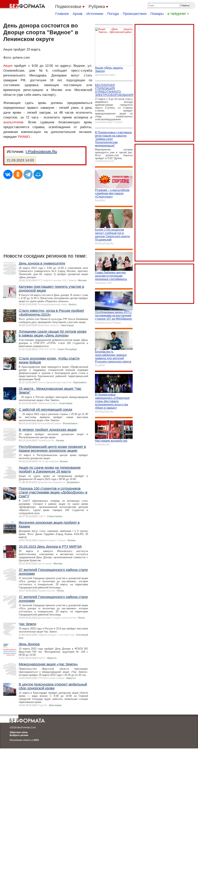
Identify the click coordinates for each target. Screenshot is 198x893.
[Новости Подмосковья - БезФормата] (23, 5)
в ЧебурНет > (178, 14)
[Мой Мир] (38, 174)
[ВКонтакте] (8, 174)
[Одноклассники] (18, 174)
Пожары (157, 14)
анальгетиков (13, 122)
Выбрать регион (19, 735)
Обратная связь (19, 732)
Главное (62, 14)
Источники (94, 14)
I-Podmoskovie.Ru (41, 151)
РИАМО (24, 137)
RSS (36, 740)
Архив (78, 14)
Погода (113, 14)
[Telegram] (28, 174)
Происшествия (135, 14)
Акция (7, 66)
